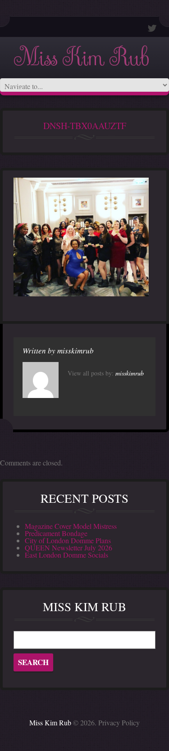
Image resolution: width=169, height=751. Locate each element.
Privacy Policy (119, 722)
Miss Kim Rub (81, 57)
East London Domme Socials (66, 554)
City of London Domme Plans (68, 540)
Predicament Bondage (56, 533)
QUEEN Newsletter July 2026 (68, 547)
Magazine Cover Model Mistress (71, 526)
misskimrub (75, 350)
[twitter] (152, 28)
